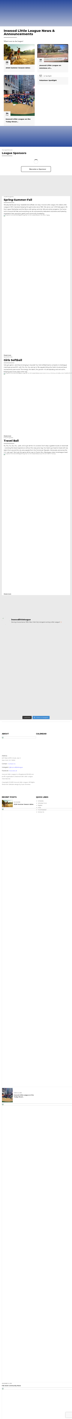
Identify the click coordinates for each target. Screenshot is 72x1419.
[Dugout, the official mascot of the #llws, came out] (53, 692)
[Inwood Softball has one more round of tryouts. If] (19, 659)
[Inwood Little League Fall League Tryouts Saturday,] (19, 670)
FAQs (39, 807)
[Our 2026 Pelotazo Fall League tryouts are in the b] (53, 640)
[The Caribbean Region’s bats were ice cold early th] (19, 691)
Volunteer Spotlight (48, 80)
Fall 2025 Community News (11, 1385)
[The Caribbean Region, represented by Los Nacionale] (19, 707)
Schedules (41, 801)
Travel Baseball (42, 809)
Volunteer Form (42, 803)
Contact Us (11, 764)
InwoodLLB (13, 771)
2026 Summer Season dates (18, 68)
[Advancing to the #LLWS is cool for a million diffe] (53, 658)
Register (40, 805)
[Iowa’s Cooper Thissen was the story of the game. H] (53, 675)
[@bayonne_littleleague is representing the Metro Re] (53, 707)
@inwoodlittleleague (16, 767)
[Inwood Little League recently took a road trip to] (19, 633)
